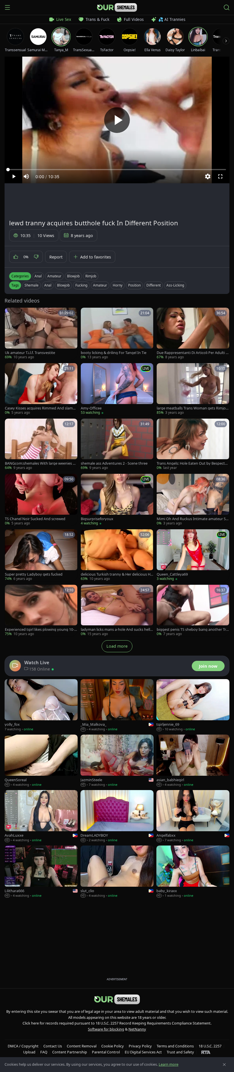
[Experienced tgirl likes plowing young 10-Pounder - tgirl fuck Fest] (41, 611)
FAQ (43, 1052)
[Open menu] (7, 7)
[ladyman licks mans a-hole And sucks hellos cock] (117, 611)
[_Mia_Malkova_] (117, 705)
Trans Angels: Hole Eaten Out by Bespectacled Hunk (193, 463)
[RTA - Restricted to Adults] (206, 1052)
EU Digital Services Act (143, 1052)
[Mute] (26, 176)
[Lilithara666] (41, 872)
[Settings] (207, 176)
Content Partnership (69, 1052)
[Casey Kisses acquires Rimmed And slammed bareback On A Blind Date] (41, 389)
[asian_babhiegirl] (192, 761)
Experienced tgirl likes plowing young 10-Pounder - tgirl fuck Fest (40, 629)
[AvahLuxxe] (41, 816)
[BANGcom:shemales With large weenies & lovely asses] (41, 445)
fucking (81, 285)
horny (117, 285)
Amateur (54, 276)
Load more (117, 646)
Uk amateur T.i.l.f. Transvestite (30, 353)
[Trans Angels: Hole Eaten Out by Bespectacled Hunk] (193, 445)
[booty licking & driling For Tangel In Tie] (117, 334)
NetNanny (137, 1029)
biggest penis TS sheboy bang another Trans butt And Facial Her (192, 629)
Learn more (168, 1064)
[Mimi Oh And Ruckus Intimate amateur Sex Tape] (193, 500)
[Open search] (226, 7)
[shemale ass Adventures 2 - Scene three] (117, 445)
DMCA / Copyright (23, 1046)
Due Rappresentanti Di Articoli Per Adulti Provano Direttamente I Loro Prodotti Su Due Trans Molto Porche (192, 353)
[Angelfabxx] (192, 816)
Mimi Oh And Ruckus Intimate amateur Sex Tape (192, 519)
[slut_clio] (117, 872)
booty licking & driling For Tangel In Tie (113, 353)
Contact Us (52, 1046)
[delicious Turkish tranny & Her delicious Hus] (117, 555)
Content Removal (81, 1046)
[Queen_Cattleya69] (193, 555)
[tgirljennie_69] (192, 705)
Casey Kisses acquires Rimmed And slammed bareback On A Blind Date (40, 408)
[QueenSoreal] (41, 761)
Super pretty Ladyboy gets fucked (33, 574)
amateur (100, 285)
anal (47, 285)
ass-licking (175, 285)
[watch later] (11, 314)
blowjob (63, 285)
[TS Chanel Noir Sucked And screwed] (41, 500)
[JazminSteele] (117, 761)
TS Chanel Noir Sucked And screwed (35, 519)
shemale (32, 285)
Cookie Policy (112, 1046)
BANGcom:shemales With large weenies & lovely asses (41, 463)
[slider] (117, 169)
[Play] (117, 120)
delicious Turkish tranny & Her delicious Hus (117, 574)
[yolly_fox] (41, 705)
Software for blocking (106, 1029)
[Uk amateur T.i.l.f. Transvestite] (41, 334)
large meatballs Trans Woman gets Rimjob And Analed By (192, 408)
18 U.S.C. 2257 (210, 1046)
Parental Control (106, 1052)
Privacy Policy (140, 1046)
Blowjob (73, 276)
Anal (38, 276)
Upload (29, 1052)
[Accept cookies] (224, 1064)
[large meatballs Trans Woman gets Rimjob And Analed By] (193, 389)
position (134, 285)
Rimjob (90, 276)
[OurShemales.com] (117, 7)
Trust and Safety (180, 1052)
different (153, 285)
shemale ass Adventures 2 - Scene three (114, 463)
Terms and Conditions (175, 1046)
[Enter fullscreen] (220, 176)
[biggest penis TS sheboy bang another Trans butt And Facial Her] (193, 611)
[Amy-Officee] (117, 389)
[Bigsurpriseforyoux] (117, 500)
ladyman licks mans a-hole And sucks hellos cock (116, 629)
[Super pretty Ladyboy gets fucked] (41, 555)
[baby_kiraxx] (192, 872)
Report (55, 257)
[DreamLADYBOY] (117, 816)
